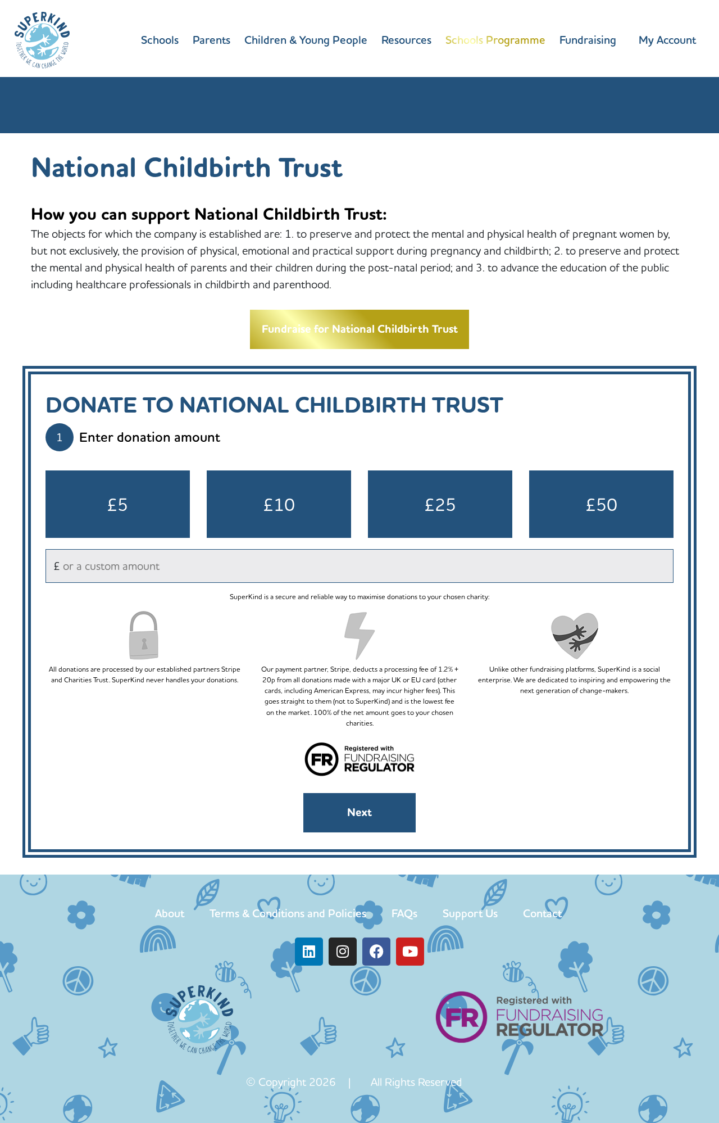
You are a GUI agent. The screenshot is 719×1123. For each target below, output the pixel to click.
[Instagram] (343, 952)
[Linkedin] (309, 952)
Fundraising (587, 40)
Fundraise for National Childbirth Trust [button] (360, 329)
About (169, 913)
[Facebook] (376, 952)
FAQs (404, 913)
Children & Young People (305, 40)
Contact (542, 913)
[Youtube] (410, 952)
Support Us (470, 913)
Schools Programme (495, 40)
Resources (406, 40)
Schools (160, 40)
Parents (211, 40)
